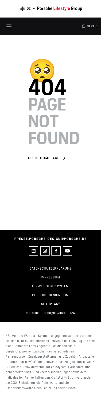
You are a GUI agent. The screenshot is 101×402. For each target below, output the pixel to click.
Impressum (50, 277)
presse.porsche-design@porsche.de (50, 239)
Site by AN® (50, 304)
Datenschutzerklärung (50, 268)
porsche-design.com (50, 295)
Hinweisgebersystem (50, 286)
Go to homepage (43, 158)
